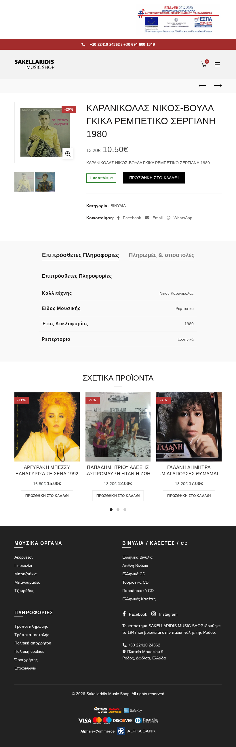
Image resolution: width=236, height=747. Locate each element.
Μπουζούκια (25, 574)
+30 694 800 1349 (139, 44)
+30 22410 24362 (105, 44)
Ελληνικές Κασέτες (139, 599)
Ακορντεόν (23, 557)
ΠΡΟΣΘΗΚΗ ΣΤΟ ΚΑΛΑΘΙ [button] (47, 496)
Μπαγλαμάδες (27, 582)
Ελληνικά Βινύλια (137, 557)
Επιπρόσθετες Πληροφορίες (80, 255)
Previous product (203, 86)
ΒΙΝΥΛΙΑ (118, 205)
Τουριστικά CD (135, 582)
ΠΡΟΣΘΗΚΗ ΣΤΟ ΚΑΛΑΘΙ (154, 177)
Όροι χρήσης (26, 659)
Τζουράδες (24, 590)
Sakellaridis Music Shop (108, 693)
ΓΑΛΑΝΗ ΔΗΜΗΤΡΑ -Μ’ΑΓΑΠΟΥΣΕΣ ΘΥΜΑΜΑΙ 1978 (189, 474)
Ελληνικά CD (133, 574)
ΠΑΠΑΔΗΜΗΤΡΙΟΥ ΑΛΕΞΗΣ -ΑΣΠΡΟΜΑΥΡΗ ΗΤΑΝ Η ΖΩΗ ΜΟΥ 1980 (118, 474)
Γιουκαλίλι (23, 565)
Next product (217, 86)
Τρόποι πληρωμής (31, 626)
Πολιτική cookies (29, 651)
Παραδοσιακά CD (138, 590)
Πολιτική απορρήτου (32, 643)
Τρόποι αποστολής (31, 634)
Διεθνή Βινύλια (135, 565)
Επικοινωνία (25, 668)
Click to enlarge (67, 153)
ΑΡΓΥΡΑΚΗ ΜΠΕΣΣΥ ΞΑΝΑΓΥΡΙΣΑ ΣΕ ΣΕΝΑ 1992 (47, 470)
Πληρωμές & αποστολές (161, 255)
